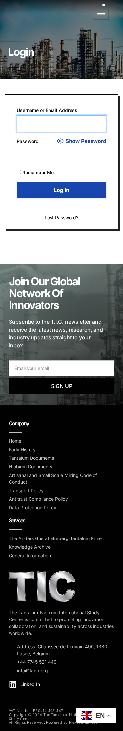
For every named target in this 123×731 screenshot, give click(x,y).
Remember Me (37, 172)
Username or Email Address (47, 110)
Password (28, 141)
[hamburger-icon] (101, 15)
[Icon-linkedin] (103, 4)
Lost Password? (61, 217)
